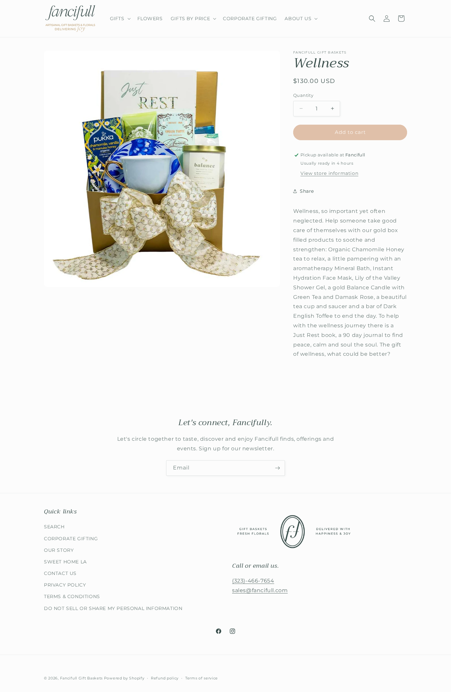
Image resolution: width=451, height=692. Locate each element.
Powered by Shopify (124, 678)
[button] (119, 18)
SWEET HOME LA (65, 562)
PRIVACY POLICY (65, 585)
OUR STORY (59, 550)
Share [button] (307, 191)
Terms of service (201, 678)
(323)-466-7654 (253, 581)
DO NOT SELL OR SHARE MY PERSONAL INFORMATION (113, 608)
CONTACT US (60, 573)
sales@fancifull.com (260, 590)
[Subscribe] (277, 468)
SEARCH (54, 527)
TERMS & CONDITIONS (72, 596)
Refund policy (165, 678)
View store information (329, 173)
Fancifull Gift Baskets (81, 678)
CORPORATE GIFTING (71, 539)
